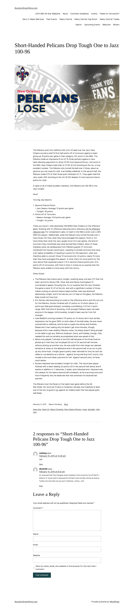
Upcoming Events (92, 25)
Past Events (51, 19)
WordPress (114, 602)
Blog (66, 404)
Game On (45, 409)
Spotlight (91, 409)
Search (79, 25)
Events (94, 14)
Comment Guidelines (79, 14)
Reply (41, 464)
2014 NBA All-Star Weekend (47, 14)
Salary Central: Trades (109, 19)
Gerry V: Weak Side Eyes (33, 19)
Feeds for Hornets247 (109, 14)
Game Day (37, 409)
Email (35, 545)
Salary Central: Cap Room (85, 19)
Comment (38, 508)
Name (35, 534)
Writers (116, 25)
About (65, 14)
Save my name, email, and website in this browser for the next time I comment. (66, 567)
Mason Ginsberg (56, 409)
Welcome (106, 25)
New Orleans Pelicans (72, 409)
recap (84, 409)
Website (36, 555)
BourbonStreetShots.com (26, 8)
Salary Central (65, 19)
